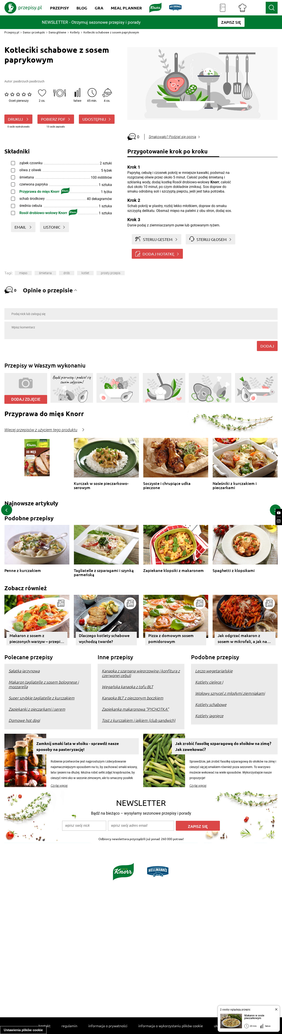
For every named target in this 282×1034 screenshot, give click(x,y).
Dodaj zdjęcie (25, 399)
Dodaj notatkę (158, 253)
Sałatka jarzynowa (24, 670)
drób (66, 273)
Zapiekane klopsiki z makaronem (173, 570)
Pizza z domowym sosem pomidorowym (171, 638)
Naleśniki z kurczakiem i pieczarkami (235, 485)
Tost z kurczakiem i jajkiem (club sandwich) (138, 720)
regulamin (69, 1025)
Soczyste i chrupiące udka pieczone (167, 485)
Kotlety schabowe (210, 704)
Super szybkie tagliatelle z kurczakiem (41, 697)
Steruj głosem (212, 239)
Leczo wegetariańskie (214, 670)
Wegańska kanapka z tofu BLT (127, 686)
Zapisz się (198, 826)
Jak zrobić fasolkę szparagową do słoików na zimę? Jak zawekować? (223, 746)
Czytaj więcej (59, 785)
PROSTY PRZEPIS (110, 273)
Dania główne (57, 32)
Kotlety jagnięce (209, 715)
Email (21, 227)
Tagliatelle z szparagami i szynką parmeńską (104, 572)
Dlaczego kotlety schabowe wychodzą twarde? (104, 638)
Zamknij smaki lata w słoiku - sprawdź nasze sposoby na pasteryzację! (77, 746)
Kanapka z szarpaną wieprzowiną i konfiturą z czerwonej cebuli (141, 673)
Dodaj (267, 346)
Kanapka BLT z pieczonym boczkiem (132, 697)
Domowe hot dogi (24, 720)
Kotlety (75, 32)
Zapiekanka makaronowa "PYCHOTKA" (135, 709)
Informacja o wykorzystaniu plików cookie (170, 1025)
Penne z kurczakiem (22, 570)
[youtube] (278, 513)
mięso (23, 273)
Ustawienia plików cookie (23, 1030)
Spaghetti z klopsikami (234, 570)
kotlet (85, 273)
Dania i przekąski (34, 32)
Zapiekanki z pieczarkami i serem (37, 709)
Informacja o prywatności (107, 1025)
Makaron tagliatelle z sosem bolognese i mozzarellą (44, 684)
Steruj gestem (158, 239)
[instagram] (278, 521)
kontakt (44, 1025)
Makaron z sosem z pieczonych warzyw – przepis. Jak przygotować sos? (36, 639)
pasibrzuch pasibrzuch (29, 81)
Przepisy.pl (11, 32)
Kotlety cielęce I (209, 682)
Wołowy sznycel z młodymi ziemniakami (230, 693)
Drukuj (16, 119)
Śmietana (45, 273)
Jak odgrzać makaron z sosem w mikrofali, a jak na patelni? (242, 639)
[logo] (23, 8)
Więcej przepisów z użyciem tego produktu (40, 430)
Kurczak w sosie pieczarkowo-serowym (101, 485)
